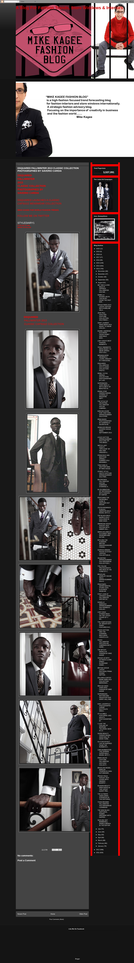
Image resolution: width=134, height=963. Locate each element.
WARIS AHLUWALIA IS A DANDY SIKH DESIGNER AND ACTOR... (104, 534)
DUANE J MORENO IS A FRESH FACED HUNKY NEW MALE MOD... (104, 334)
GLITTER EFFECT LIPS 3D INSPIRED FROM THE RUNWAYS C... (105, 744)
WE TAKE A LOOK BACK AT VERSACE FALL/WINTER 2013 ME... (104, 288)
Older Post (83, 914)
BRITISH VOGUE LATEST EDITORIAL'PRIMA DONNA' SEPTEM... (105, 671)
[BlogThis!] (55, 850)
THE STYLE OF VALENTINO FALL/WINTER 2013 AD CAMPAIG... (103, 404)
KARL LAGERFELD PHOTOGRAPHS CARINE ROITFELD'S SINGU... (104, 707)
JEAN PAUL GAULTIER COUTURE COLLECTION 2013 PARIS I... (103, 316)
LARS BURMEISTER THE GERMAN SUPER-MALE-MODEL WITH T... (104, 752)
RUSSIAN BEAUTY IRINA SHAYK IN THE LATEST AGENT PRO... (104, 788)
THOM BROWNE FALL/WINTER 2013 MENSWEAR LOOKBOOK (104, 804)
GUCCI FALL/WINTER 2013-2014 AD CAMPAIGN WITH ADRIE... (104, 643)
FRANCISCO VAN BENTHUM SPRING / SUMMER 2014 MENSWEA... (103, 458)
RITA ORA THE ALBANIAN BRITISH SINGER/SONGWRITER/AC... (105, 543)
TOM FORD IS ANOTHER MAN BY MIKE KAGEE (104, 467)
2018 (98, 254)
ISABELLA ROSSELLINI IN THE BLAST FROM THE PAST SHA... (104, 298)
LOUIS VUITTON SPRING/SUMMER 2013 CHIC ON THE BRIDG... (105, 439)
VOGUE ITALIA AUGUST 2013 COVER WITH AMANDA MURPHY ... (103, 779)
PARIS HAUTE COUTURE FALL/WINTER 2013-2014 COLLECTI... (103, 761)
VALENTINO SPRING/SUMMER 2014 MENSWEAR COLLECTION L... (105, 560)
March (100, 840)
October (101, 277)
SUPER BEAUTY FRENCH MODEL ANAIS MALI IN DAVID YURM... (104, 736)
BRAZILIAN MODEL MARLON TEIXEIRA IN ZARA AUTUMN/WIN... (105, 770)
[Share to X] (57, 850)
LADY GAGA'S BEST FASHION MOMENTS (104, 342)
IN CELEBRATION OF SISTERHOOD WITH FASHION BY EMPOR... (104, 492)
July (99, 829)
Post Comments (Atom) (56, 919)
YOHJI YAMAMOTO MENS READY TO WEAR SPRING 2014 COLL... (104, 349)
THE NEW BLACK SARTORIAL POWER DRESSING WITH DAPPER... (104, 813)
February (101, 843)
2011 (98, 852)
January (101, 846)
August (100, 282)
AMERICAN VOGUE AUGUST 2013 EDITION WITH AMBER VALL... (104, 526)
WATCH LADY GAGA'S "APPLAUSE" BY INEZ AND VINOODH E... (104, 449)
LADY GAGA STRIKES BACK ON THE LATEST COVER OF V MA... (104, 615)
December (101, 271)
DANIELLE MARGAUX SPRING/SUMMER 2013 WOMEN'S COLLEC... (105, 605)
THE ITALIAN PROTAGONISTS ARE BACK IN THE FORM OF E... (105, 568)
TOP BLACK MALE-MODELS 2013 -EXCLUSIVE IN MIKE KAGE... (104, 518)
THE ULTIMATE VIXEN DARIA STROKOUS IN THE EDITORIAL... (104, 796)
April (99, 837)
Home (53, 914)
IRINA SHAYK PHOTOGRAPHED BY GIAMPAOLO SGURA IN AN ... (104, 421)
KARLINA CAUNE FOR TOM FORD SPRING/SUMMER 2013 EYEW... (105, 413)
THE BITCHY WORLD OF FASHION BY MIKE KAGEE (105, 652)
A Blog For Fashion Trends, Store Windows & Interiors (69, 7)
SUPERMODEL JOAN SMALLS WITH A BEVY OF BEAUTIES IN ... (104, 385)
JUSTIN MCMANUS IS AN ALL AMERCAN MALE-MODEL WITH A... (104, 510)
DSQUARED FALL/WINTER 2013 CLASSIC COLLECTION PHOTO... (103, 367)
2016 (98, 260)
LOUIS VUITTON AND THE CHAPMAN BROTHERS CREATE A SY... (103, 633)
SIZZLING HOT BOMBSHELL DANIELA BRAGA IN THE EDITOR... (104, 822)
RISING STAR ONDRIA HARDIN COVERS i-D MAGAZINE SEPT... (104, 394)
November (101, 274)
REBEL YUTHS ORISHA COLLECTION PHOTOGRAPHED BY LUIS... (104, 377)
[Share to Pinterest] (61, 850)
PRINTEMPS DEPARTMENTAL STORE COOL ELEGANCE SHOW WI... (104, 587)
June (100, 832)
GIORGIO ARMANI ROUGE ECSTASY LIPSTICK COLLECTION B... (104, 552)
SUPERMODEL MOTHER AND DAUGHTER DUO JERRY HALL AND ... (104, 697)
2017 (98, 257)
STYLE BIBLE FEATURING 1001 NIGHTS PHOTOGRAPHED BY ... (104, 717)
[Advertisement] (31, 941)
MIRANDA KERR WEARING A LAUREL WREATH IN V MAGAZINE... (104, 358)
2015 (98, 263)
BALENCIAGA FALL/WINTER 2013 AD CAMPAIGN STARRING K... (103, 483)
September (102, 280)
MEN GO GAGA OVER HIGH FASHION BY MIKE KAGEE (105, 688)
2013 (98, 268)
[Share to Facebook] (59, 850)
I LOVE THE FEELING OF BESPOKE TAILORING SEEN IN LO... (104, 727)
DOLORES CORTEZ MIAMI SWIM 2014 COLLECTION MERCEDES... (105, 680)
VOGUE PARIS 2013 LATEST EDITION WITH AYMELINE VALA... (104, 307)
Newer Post (21, 914)
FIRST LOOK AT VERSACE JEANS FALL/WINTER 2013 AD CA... (104, 596)
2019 (98, 251)
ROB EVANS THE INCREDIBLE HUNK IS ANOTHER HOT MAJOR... (104, 501)
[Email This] (53, 850)
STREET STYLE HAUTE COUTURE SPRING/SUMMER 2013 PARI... (105, 474)
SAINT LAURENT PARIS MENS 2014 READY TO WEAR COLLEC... (105, 325)
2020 (98, 248)
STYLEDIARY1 (25, 222)
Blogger (77, 959)
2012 (98, 849)
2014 (98, 266)
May (99, 834)
